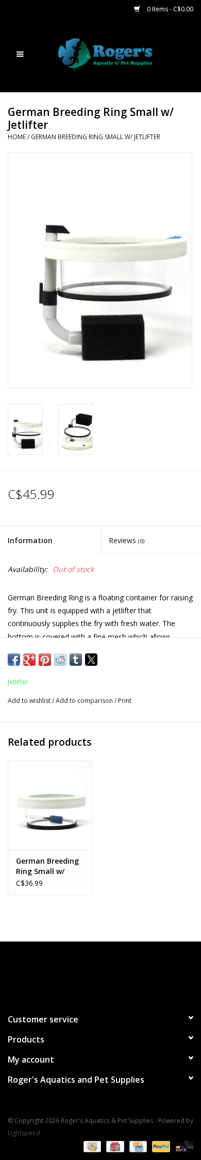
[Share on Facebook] (14, 659)
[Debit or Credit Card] (182, 1145)
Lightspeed (24, 1133)
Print (124, 700)
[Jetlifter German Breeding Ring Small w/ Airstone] (50, 805)
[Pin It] (45, 659)
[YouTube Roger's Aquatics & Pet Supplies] (100, 973)
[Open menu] (20, 53)
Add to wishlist (30, 700)
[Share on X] (91, 659)
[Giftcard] (114, 1145)
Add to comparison (85, 700)
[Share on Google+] (29, 659)
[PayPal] (160, 1145)
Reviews (126, 540)
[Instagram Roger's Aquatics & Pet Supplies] (119, 973)
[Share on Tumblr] (76, 659)
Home (17, 136)
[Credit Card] (137, 1145)
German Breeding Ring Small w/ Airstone (47, 866)
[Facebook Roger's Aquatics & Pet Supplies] (82, 973)
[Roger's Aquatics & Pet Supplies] (121, 54)
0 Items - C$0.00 (169, 9)
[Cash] (91, 1145)
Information (30, 540)
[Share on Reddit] (60, 659)
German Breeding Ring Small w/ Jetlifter (95, 136)
